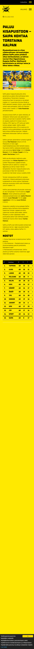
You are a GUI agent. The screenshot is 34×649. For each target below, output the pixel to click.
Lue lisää (4, 647)
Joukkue (11, 262)
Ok (27, 636)
